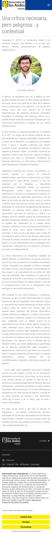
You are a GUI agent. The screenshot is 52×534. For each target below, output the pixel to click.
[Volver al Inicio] (13, 5)
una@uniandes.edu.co (17, 425)
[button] (49, 5)
